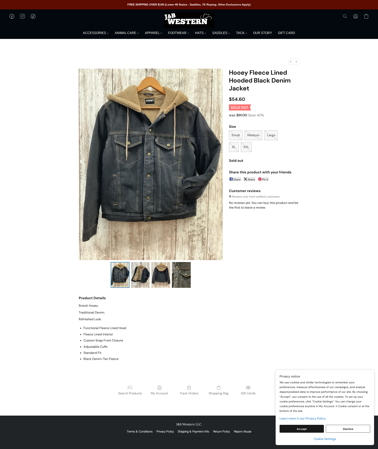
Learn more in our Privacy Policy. (303, 418)
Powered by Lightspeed (189, 438)
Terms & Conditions (140, 431)
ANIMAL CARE (126, 33)
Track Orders (189, 393)
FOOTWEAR (177, 33)
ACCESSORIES (95, 33)
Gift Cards (248, 393)
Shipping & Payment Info (193, 431)
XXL (246, 147)
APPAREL (152, 33)
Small (236, 135)
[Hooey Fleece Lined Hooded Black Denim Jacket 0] (120, 275)
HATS (199, 33)
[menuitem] (291, 61)
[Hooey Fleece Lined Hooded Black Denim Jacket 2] (160, 275)
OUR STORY (262, 33)
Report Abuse (242, 431)
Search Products (130, 393)
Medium (253, 135)
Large (271, 135)
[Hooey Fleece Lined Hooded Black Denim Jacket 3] (181, 275)
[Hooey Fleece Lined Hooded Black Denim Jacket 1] (140, 275)
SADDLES (220, 33)
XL (234, 147)
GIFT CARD (286, 33)
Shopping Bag (219, 393)
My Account (159, 393)
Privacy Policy (165, 431)
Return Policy (221, 431)
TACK (240, 33)
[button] (189, 20)
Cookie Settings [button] (325, 439)
